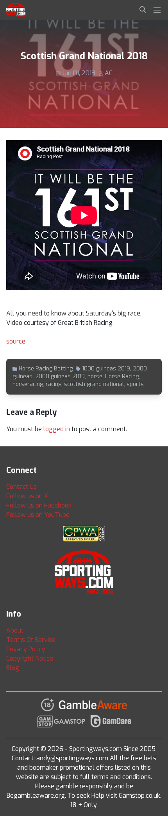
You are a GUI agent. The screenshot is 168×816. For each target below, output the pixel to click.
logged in (56, 429)
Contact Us (21, 487)
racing (53, 384)
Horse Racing (122, 376)
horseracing (28, 384)
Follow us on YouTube (38, 515)
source (15, 341)
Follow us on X (27, 496)
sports (135, 384)
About (14, 630)
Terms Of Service (30, 640)
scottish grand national (94, 384)
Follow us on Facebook (38, 505)
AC (109, 73)
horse (95, 376)
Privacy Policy (25, 649)
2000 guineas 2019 (60, 376)
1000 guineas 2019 (106, 368)
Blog (12, 668)
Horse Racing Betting (46, 368)
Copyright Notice (29, 658)
